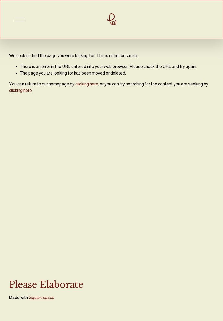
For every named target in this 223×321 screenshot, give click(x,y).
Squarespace (41, 297)
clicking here (86, 84)
